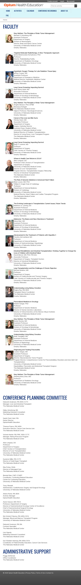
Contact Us (49, 573)
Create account (52, 1)
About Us (64, 10)
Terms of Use (40, 573)
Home (8, 10)
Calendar (30, 10)
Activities (18, 10)
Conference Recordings (47, 10)
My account (70, 1)
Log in (62, 1)
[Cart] (76, 1)
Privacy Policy (30, 573)
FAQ (7, 15)
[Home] (23, 5)
